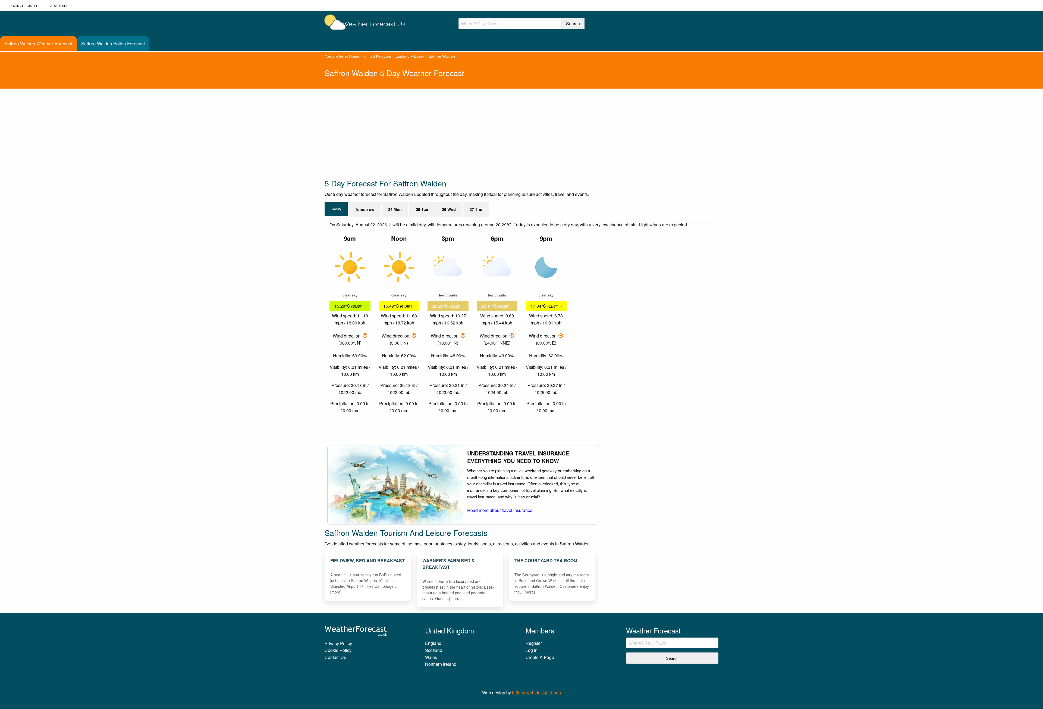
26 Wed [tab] (449, 209)
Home (354, 56)
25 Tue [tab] (422, 209)
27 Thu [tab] (476, 209)
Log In (532, 650)
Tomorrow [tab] (364, 209)
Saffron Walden (442, 56)
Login (15, 5)
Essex (419, 56)
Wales (431, 657)
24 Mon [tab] (395, 209)
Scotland (433, 650)
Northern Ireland (440, 664)
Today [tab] (336, 209)
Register (30, 5)
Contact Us (335, 657)
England (402, 56)
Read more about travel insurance (499, 510)
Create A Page (540, 657)
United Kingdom (377, 56)
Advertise (59, 5)
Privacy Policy (338, 643)
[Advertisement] (488, 127)
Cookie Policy (338, 650)
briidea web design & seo (536, 692)
